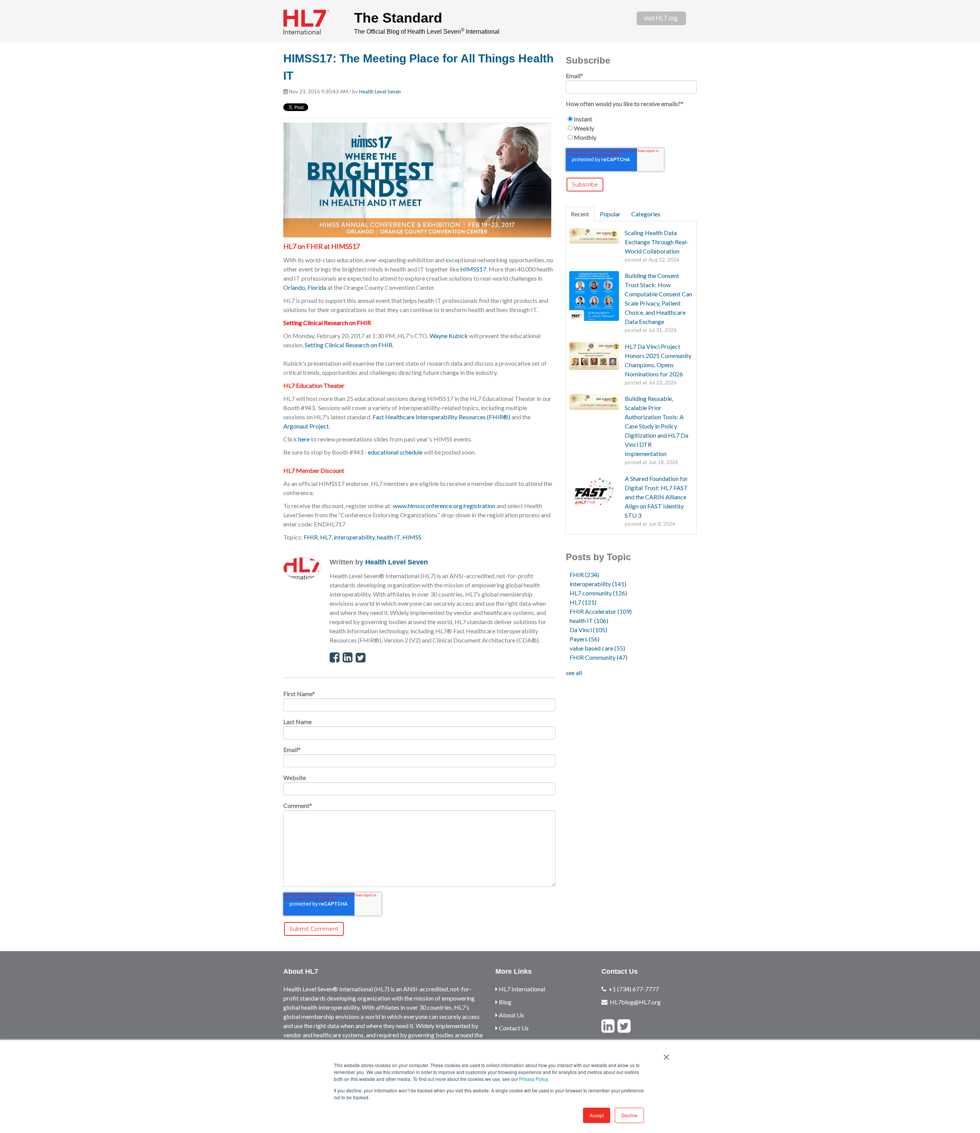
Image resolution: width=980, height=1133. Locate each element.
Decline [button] (629, 1115)
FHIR (311, 537)
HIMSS (411, 537)
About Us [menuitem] (511, 1015)
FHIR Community (598, 657)
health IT (388, 537)
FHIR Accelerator (601, 611)
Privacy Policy (533, 1079)
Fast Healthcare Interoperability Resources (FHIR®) (441, 416)
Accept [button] (597, 1115)
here (304, 439)
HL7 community (598, 593)
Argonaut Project (306, 426)
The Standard (398, 18)
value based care (597, 648)
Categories (645, 213)
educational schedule (395, 452)
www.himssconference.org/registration (444, 505)
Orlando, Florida (304, 287)
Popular (610, 213)
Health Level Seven (380, 91)
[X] (623, 1026)
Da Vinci (588, 629)
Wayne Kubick (449, 335)
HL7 (326, 537)
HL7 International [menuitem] (521, 988)
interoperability (354, 537)
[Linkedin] (607, 1026)
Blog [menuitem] (504, 1001)
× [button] (666, 1054)
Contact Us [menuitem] (513, 1028)
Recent (580, 213)
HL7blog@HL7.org (635, 1001)
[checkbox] (631, 128)
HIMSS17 (473, 269)
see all (574, 672)
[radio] (631, 119)
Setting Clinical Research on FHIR (348, 344)
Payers (584, 639)
